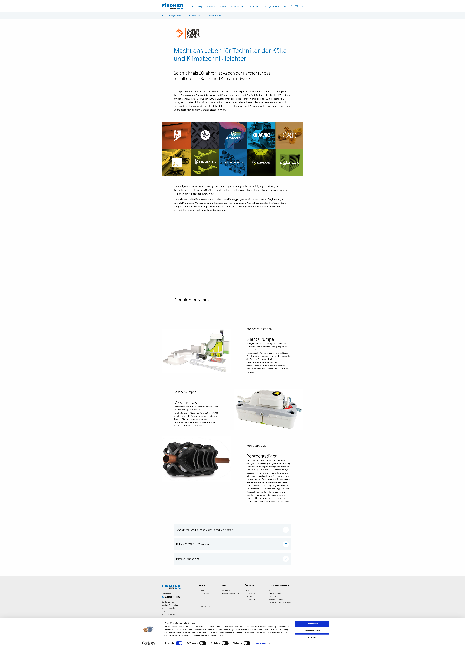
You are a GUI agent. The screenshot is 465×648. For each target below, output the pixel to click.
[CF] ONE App (203, 593)
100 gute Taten (226, 590)
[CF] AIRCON (250, 600)
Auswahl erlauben (312, 631)
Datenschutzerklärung (277, 593)
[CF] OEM (249, 597)
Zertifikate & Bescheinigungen (280, 603)
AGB (270, 590)
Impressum (273, 597)
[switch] (202, 643)
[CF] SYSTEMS (250, 593)
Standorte (211, 6)
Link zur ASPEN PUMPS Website (192, 544)
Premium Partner (196, 15)
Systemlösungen (238, 6)
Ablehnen (312, 637)
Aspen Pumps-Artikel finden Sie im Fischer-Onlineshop (204, 529)
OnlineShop (197, 6)
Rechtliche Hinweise (276, 600)
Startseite (163, 15)
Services (223, 6)
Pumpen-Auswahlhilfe (187, 558)
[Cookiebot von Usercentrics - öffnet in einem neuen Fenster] (148, 643)
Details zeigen (261, 643)
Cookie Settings (204, 606)
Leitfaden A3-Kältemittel (230, 593)
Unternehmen (255, 6)
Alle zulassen (312, 624)
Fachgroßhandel (272, 6)
